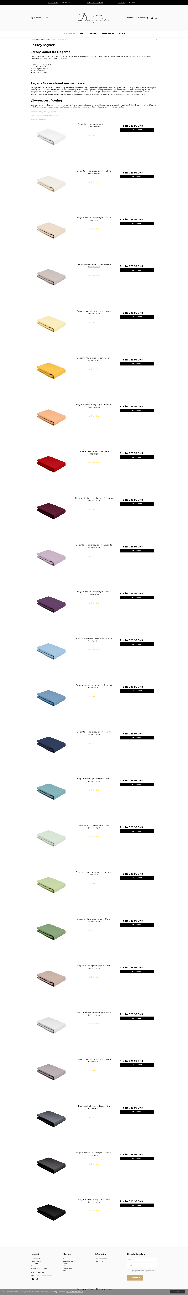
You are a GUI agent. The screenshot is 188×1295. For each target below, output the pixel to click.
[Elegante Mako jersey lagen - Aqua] (51, 796)
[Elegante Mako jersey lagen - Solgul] (51, 375)
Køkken (93, 34)
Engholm (66, 1263)
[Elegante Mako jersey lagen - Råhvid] (51, 188)
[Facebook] (33, 1279)
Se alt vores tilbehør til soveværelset (44, 116)
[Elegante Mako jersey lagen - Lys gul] (51, 328)
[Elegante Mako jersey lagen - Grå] (51, 1123)
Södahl (65, 1270)
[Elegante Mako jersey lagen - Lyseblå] (51, 656)
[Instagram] (37, 1279)
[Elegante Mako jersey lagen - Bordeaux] (51, 515)
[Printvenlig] (156, 40)
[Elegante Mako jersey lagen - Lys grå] (51, 1076)
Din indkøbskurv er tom (136, 18)
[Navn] (142, 1260)
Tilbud (122, 34)
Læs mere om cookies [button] (74, 1292)
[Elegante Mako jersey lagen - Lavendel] (51, 562)
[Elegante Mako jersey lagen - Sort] (51, 1217)
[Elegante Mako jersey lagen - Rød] (51, 469)
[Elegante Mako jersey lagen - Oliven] (51, 936)
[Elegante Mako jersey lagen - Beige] (51, 282)
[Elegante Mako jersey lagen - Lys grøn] (51, 889)
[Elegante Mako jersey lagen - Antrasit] (51, 1170)
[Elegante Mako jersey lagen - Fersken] (51, 422)
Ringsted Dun (67, 1268)
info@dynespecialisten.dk (44, 1275)
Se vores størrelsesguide (40, 120)
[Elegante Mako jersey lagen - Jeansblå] (51, 702)
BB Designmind (68, 1261)
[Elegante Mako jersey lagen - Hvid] (51, 141)
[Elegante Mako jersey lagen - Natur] (51, 235)
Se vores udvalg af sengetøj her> (43, 112)
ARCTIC (65, 1258)
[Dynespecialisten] (94, 18)
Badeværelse (108, 34)
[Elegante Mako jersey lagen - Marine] (51, 749)
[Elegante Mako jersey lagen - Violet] (51, 609)
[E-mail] (142, 1266)
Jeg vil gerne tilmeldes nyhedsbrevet (144, 1270)
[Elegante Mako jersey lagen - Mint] (51, 843)
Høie (64, 1266)
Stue (82, 34)
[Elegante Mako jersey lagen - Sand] (51, 983)
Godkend (134, 1278)
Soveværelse (68, 34)
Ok (178, 1292)
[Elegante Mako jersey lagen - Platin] (51, 1030)
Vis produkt (137, 130)
